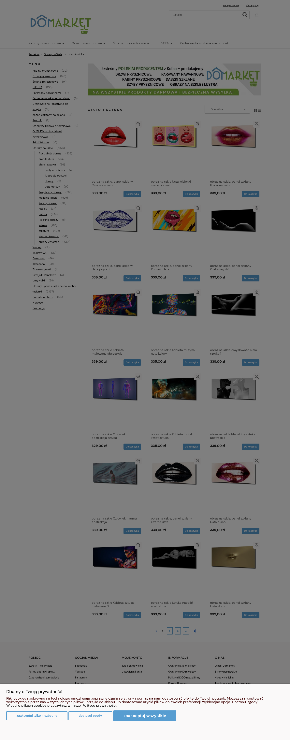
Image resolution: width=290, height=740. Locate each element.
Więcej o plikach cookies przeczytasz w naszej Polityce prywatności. (61, 705)
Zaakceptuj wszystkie (144, 715)
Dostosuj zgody (90, 715)
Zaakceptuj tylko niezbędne (37, 715)
